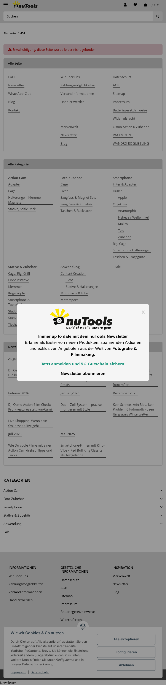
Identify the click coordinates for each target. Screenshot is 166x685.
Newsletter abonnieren (83, 373)
